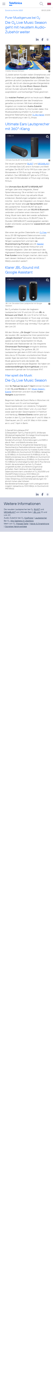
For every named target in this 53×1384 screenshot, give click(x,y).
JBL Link (37, 512)
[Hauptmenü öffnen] (4, 4)
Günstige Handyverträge (16, 526)
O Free (43, 232)
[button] (37, 39)
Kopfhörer (28, 518)
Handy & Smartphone (39, 523)
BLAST (30, 163)
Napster (40, 244)
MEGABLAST (43, 163)
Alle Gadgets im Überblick (22, 520)
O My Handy (38, 114)
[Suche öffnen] (41, 4)
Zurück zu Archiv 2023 (14, 10)
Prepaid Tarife (22, 523)
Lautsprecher (41, 518)
